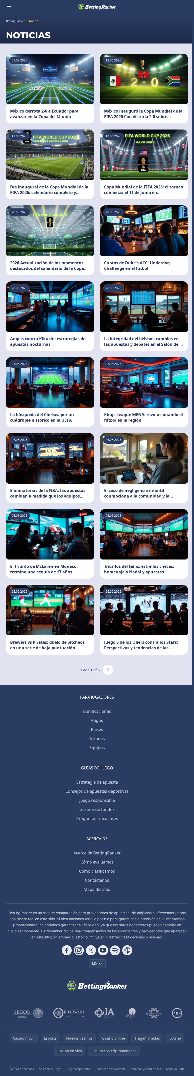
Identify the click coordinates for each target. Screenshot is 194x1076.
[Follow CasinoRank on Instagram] (79, 950)
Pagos (97, 720)
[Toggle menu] (9, 7)
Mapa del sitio (97, 889)
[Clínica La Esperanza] (154, 1013)
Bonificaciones (97, 711)
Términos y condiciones (145, 1069)
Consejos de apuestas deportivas (97, 791)
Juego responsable (97, 800)
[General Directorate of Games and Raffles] (27, 1013)
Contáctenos (97, 880)
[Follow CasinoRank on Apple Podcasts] (127, 950)
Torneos (97, 738)
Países (97, 729)
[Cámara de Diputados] (68, 1013)
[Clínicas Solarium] (131, 1013)
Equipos (97, 747)
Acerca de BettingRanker (97, 853)
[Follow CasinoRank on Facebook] (67, 950)
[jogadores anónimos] (105, 1013)
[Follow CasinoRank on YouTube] (103, 950)
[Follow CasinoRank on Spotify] (115, 950)
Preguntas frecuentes (97, 818)
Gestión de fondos (97, 809)
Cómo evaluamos (97, 862)
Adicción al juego (50, 1069)
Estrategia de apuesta (97, 782)
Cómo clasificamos (97, 871)
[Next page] (108, 670)
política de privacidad (110, 1069)
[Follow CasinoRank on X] (91, 950)
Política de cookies (21, 1069)
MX (94, 963)
